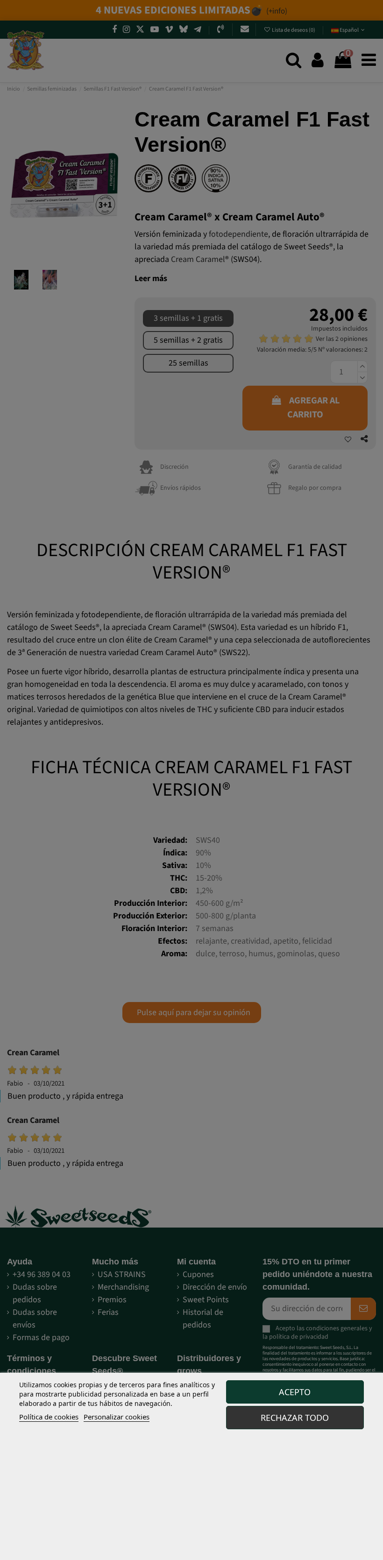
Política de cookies (48, 1416)
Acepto (295, 1392)
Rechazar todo (295, 1417)
